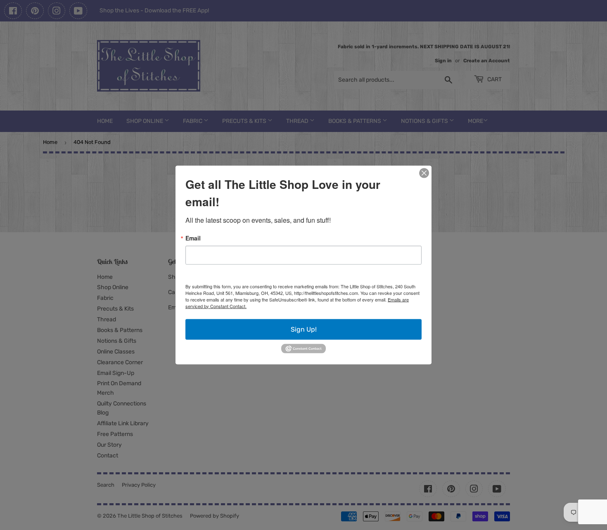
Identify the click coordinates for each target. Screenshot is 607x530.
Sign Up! (304, 329)
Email (193, 237)
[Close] (424, 173)
